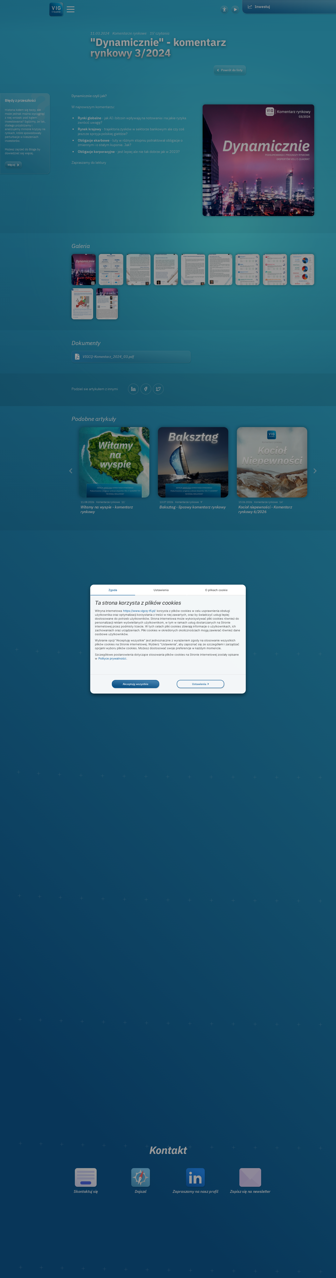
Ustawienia (161, 590)
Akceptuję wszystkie (135, 684)
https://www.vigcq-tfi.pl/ (139, 611)
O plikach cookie (216, 590)
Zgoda (112, 590)
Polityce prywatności (112, 658)
